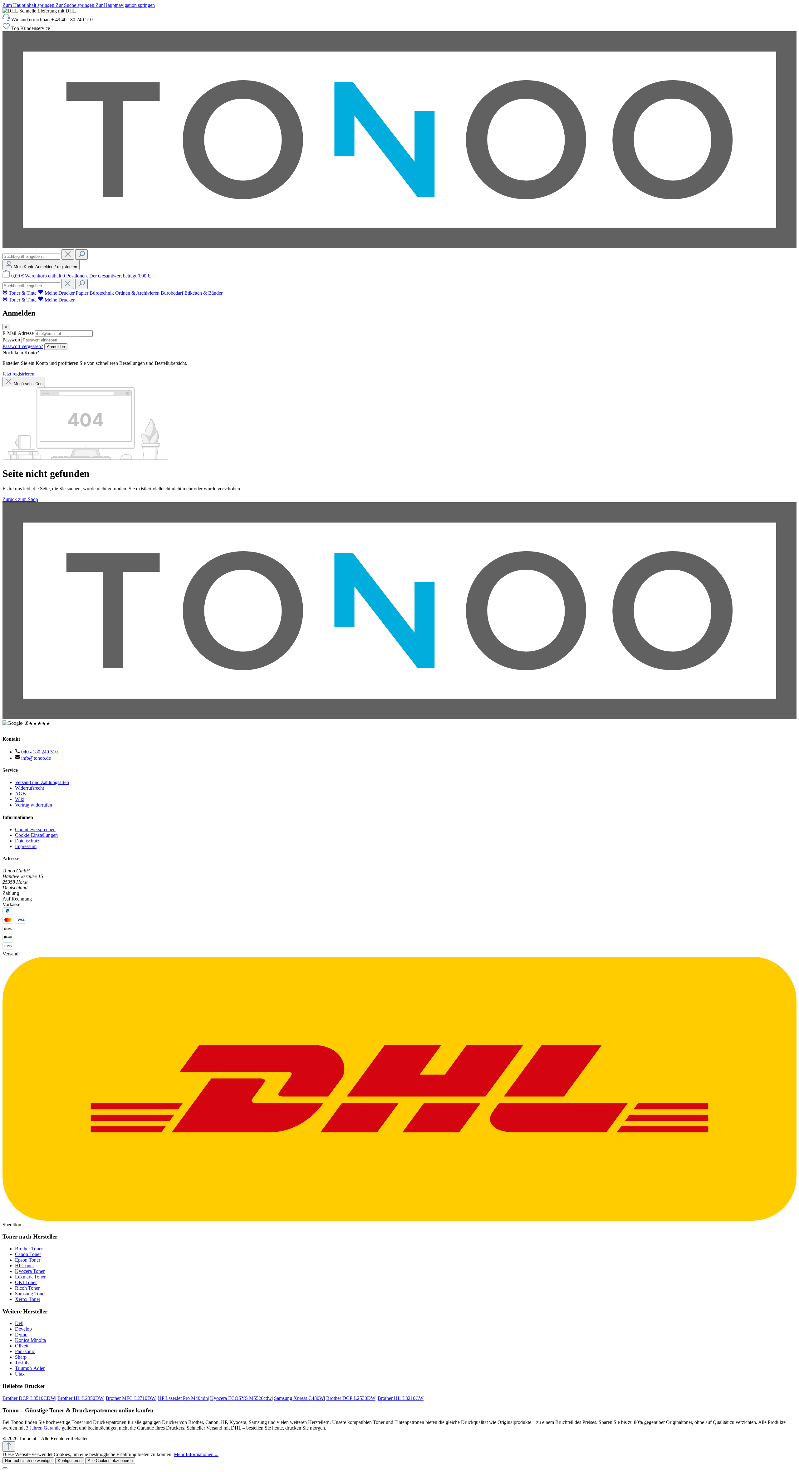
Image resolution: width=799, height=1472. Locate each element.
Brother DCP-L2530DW (350, 1398)
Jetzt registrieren (18, 373)
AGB (20, 793)
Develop (23, 1329)
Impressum (26, 846)
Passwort (11, 339)
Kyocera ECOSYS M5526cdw (241, 1398)
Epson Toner (27, 1260)
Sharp (21, 1357)
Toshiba (23, 1362)
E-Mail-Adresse (18, 333)
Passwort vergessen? (22, 346)
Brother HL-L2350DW (80, 1398)
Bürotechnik (102, 293)
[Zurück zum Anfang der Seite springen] (8, 1446)
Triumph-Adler (30, 1368)
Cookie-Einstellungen (36, 835)
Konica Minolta (30, 1340)
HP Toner (24, 1265)
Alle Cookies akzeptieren (110, 1460)
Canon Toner (28, 1254)
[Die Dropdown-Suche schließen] (67, 254)
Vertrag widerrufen (33, 804)
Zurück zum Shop (20, 499)
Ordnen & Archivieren (138, 293)
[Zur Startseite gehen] (399, 246)
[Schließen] (4, 1468)
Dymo (21, 1334)
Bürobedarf (172, 293)
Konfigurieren (69, 1460)
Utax (20, 1373)
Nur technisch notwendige (28, 1460)
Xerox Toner (27, 1299)
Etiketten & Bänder (203, 293)
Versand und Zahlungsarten (42, 782)
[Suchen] (81, 254)
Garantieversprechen (35, 829)
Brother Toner (29, 1248)
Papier (83, 293)
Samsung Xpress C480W (299, 1398)
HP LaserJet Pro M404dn (183, 1398)
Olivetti (22, 1345)
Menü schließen (28, 383)
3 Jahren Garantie (43, 1427)
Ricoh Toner (27, 1288)
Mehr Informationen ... (196, 1454)
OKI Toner (26, 1282)
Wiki (19, 799)
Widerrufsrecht (29, 788)
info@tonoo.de (36, 758)
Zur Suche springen (76, 5)
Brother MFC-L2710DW (131, 1398)
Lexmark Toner (30, 1276)
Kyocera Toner (30, 1271)
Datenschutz (27, 840)
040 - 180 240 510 (39, 751)
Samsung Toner (30, 1293)
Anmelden (56, 346)
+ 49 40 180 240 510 (72, 19)
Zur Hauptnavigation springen (125, 5)
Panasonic (25, 1351)
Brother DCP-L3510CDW (28, 1398)
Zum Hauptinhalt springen (29, 5)
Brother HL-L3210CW (401, 1398)
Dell (19, 1323)
